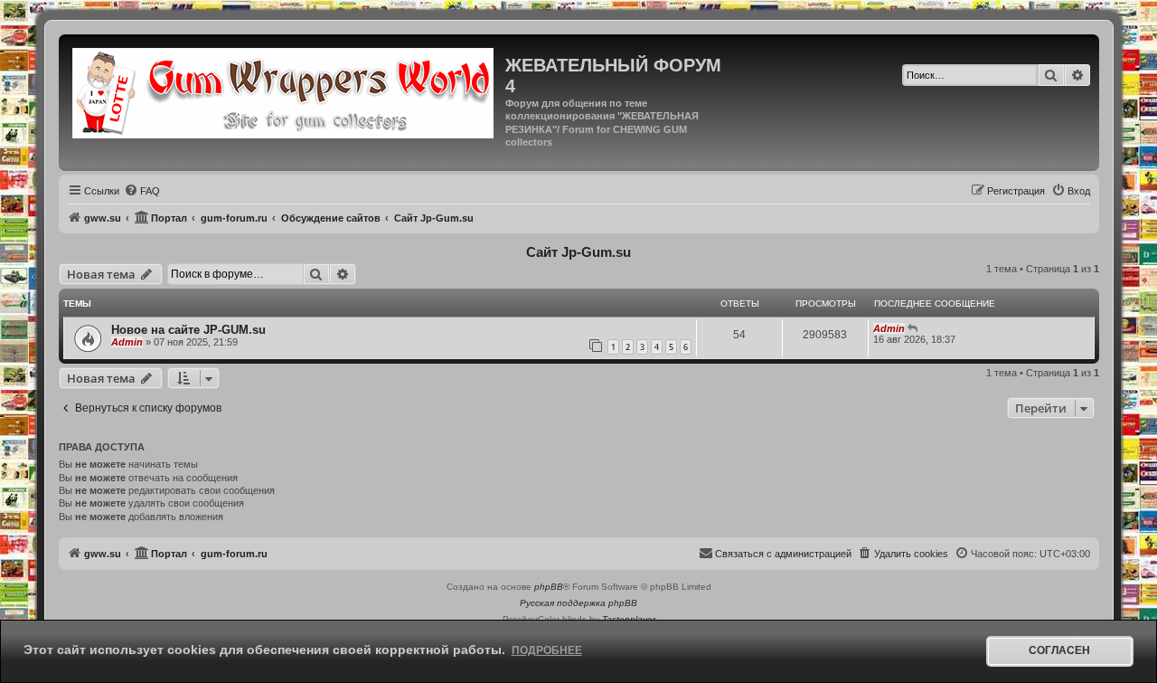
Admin (127, 342)
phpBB (548, 587)
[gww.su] (284, 91)
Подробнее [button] (547, 650)
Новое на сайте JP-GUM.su (188, 330)
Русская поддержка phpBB (578, 603)
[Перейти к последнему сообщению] (914, 328)
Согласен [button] (1059, 650)
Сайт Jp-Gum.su (578, 252)
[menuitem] (142, 191)
